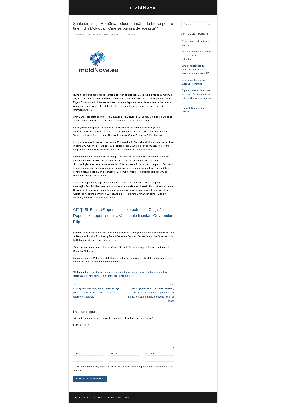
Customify (124, 398)
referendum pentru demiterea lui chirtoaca (95, 275)
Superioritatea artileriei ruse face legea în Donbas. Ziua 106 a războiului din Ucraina (196, 94)
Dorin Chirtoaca (122, 272)
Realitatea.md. (110, 240)
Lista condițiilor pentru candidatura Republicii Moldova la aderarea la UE (195, 69)
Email (113, 354)
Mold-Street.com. (144, 149)
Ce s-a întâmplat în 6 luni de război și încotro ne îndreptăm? (196, 55)
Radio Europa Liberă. (105, 197)
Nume (77, 354)
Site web (150, 354)
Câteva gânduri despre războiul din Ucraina (193, 82)
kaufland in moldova (156, 272)
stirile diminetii (126, 275)
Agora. (89, 109)
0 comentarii (129, 34)
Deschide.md (100, 175)
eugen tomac (138, 272)
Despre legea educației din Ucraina (195, 43)
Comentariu (81, 325)
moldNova (143, 7)
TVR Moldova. (156, 135)
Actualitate (112, 34)
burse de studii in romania (98, 272)
